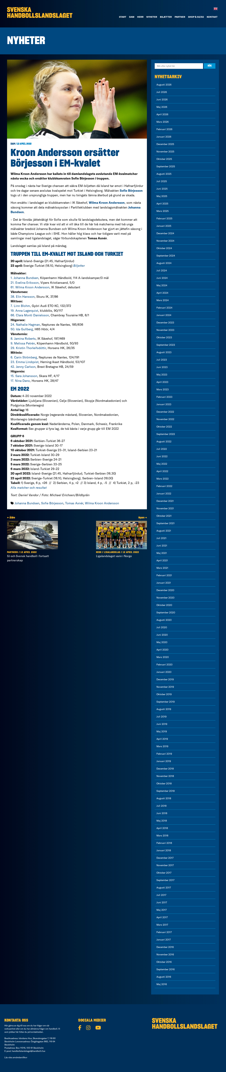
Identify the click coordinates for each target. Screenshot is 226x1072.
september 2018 (165, 790)
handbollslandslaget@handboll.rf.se (28, 1051)
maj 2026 (161, 107)
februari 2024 (164, 307)
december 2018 (165, 768)
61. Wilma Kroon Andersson (30, 287)
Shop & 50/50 (196, 16)
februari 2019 (164, 753)
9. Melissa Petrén (23, 343)
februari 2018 (164, 843)
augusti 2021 (163, 530)
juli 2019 (161, 716)
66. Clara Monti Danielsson (30, 315)
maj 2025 (161, 196)
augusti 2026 (163, 84)
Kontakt (212, 16)
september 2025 (165, 166)
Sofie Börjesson (52, 503)
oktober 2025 (164, 159)
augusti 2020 (164, 619)
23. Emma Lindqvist (24, 362)
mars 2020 (162, 657)
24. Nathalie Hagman (25, 325)
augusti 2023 (163, 352)
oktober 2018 (164, 783)
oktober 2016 (164, 961)
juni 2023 (162, 367)
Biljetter (166, 16)
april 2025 (162, 203)
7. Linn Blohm (20, 306)
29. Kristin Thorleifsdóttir (28, 348)
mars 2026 (162, 121)
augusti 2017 (163, 887)
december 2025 (165, 144)
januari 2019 (163, 761)
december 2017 (165, 857)
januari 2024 (163, 315)
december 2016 (165, 947)
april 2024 (162, 292)
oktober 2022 (164, 426)
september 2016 (165, 969)
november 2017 (165, 865)
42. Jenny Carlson (23, 367)
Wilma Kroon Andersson (102, 503)
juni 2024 (162, 278)
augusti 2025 (163, 173)
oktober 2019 (164, 694)
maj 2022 (161, 463)
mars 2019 (162, 746)
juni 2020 (162, 634)
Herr (140, 16)
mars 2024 (162, 300)
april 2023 (162, 382)
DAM (131, 16)
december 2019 (165, 679)
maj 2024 (161, 285)
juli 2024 (161, 270)
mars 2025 (162, 211)
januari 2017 (163, 939)
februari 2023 (164, 396)
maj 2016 (161, 984)
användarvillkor (20, 1057)
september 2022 (165, 434)
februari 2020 (164, 664)
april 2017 (162, 917)
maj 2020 (161, 642)
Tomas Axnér (74, 503)
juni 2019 (161, 724)
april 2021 (162, 560)
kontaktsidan (36, 1032)
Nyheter (151, 16)
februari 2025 (164, 218)
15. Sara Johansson (24, 376)
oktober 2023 (164, 337)
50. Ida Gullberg (22, 329)
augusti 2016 (163, 976)
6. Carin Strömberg (24, 357)
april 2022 (162, 471)
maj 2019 (161, 731)
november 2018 (165, 776)
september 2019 (165, 701)
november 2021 (165, 508)
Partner (180, 16)
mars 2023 (162, 389)
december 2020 (165, 590)
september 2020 (165, 612)
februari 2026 (164, 129)
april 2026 (162, 114)
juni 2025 (162, 188)
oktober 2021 (164, 515)
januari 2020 (163, 672)
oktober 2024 (164, 248)
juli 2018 (161, 805)
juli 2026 (161, 92)
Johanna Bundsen (27, 503)
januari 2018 (163, 850)
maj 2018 (161, 820)
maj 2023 (161, 374)
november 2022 (165, 419)
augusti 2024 (163, 263)
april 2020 (162, 649)
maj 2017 (161, 909)
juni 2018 (161, 813)
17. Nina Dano (20, 381)
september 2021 (165, 523)
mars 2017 (162, 924)
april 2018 (162, 828)
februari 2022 (164, 486)
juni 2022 (162, 456)
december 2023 (165, 322)
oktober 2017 (163, 872)
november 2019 (165, 686)
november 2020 (165, 597)
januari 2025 (163, 225)
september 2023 (165, 344)
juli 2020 (161, 627)
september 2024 (165, 255)
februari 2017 (164, 932)
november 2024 (165, 240)
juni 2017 (161, 902)
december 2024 (165, 233)
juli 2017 (161, 895)
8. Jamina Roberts (23, 339)
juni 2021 (161, 545)
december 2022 (165, 411)
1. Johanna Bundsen (24, 278)
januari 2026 (163, 136)
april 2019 (162, 738)
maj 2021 (161, 553)
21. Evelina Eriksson (25, 283)
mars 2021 (162, 567)
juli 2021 (161, 538)
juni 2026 (162, 99)
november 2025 (165, 151)
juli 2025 (161, 181)
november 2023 (165, 330)
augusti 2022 (163, 441)
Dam (13, 144)
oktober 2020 (164, 605)
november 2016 (165, 954)
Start (122, 16)
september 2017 (165, 880)
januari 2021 (163, 582)
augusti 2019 (163, 709)
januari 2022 (163, 493)
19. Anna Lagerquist (24, 311)
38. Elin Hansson (23, 297)
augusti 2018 (163, 798)
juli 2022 (161, 449)
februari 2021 (164, 575)
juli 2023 (161, 359)
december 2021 (165, 501)
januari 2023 (163, 404)
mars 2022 (162, 478)
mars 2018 (162, 835)
